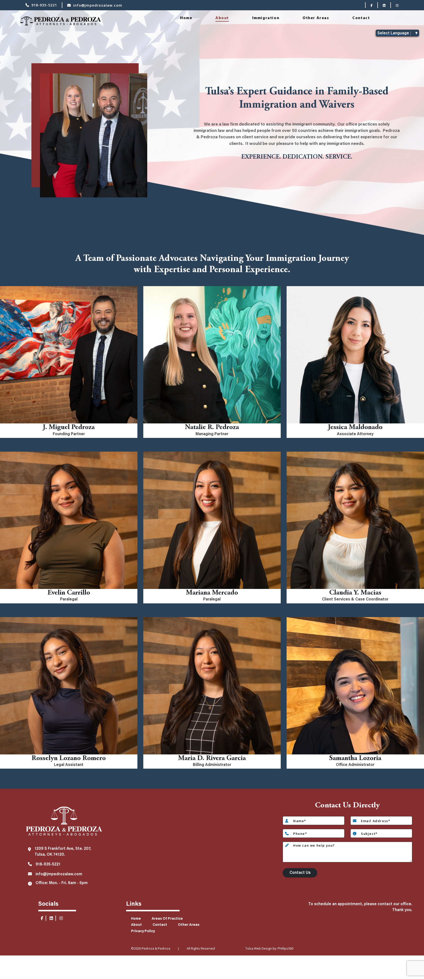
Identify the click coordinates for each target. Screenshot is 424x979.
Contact (361, 18)
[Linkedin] (384, 5)
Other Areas (316, 18)
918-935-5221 (44, 5)
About (222, 18)
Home (186, 18)
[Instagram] (397, 5)
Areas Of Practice (167, 919)
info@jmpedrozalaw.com (97, 5)
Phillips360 (285, 948)
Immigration (265, 18)
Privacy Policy (143, 931)
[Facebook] (371, 5)
